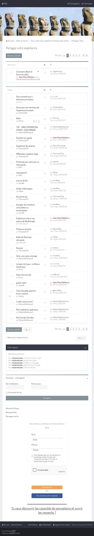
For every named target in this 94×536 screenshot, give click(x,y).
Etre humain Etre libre (25, 317)
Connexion (9, 378)
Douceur (19, 247)
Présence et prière (23, 229)
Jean (55, 247)
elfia (20, 167)
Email (34, 435)
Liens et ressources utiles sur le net (28, 79)
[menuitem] (4, 3)
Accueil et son (22, 196)
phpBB (12, 531)
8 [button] (83, 56)
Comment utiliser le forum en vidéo (24, 73)
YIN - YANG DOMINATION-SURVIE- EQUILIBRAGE (27, 128)
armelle (21, 183)
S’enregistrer (20, 378)
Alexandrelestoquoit (26, 132)
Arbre (18, 118)
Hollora (55, 274)
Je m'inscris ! (47, 487)
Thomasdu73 (23, 140)
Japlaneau (57, 71)
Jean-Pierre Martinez (26, 77)
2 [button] (70, 56)
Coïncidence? (21, 172)
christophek (23, 113)
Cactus (21, 296)
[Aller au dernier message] (61, 71)
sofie (54, 237)
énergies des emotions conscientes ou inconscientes (25, 207)
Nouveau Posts (11, 412)
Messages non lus (12, 416)
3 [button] (73, 56)
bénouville (56, 229)
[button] (64, 55)
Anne (21, 269)
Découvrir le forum (12, 408)
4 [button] (76, 56)
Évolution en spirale (24, 137)
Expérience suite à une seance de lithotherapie (25, 220)
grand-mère (21, 282)
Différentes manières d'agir (27, 153)
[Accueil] (9, 16)
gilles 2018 (56, 290)
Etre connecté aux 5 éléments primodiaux (24, 98)
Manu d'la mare (58, 145)
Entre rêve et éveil (23, 274)
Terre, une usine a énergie (26, 255)
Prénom (34, 445)
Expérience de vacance (25, 145)
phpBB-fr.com (15, 533)
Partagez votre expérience (21, 48)
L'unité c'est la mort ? (24, 301)
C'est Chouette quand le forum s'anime (26, 292)
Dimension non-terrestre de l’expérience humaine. (27, 109)
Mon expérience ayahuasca (27, 309)
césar (55, 161)
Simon (21, 121)
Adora (21, 191)
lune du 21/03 (22, 180)
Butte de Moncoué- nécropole (24, 238)
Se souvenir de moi (15, 392)
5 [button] (79, 56)
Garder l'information (24, 188)
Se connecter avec (47, 496)
